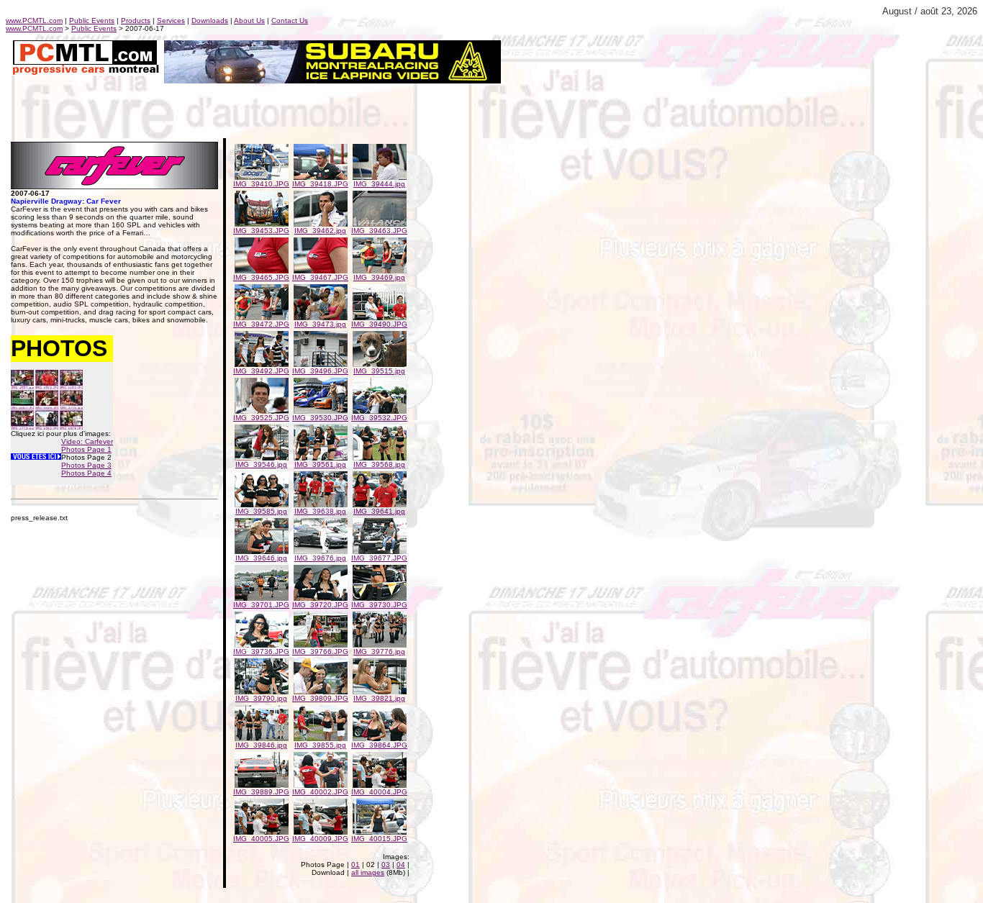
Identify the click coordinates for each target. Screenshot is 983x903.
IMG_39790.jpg (261, 698)
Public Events (91, 20)
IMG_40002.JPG (320, 792)
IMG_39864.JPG (379, 745)
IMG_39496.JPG (320, 371)
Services (171, 20)
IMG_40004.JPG (379, 792)
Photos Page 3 (86, 465)
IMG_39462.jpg (320, 231)
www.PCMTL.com (34, 20)
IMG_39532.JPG (379, 418)
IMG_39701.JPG (261, 605)
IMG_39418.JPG (320, 184)
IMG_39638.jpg (320, 511)
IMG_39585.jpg (261, 511)
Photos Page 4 (86, 473)
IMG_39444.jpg (379, 184)
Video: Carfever (87, 441)
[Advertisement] (174, 105)
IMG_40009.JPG (320, 839)
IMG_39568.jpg (379, 464)
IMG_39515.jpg (379, 371)
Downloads (209, 20)
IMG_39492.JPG (261, 371)
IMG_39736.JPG (261, 651)
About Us (249, 20)
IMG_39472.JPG (261, 324)
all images (367, 872)
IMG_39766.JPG (320, 651)
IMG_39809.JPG (320, 698)
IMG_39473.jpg (320, 324)
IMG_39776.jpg (379, 651)
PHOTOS (59, 348)
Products (135, 20)
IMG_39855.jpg (320, 745)
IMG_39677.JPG (379, 558)
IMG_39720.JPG (320, 605)
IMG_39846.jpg (261, 745)
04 (401, 864)
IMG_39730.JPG (379, 605)
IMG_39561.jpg (320, 464)
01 (355, 864)
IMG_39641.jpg (379, 511)
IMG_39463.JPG (379, 231)
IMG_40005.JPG (261, 839)
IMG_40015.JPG (379, 839)
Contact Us (289, 20)
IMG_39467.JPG (320, 277)
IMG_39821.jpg (379, 698)
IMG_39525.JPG (261, 418)
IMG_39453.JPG (261, 231)
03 (385, 864)
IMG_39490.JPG (379, 324)
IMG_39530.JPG (320, 418)
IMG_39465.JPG (261, 277)
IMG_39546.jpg (261, 464)
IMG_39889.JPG (261, 792)
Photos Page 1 (86, 449)
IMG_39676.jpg (320, 558)
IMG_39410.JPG (261, 184)
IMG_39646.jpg (261, 558)
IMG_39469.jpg (379, 277)
